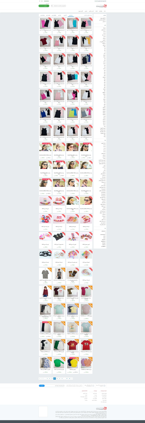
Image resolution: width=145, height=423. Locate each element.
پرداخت (86, 400)
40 (104, 82)
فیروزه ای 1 (103, 189)
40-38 (104, 109)
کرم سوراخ (103, 199)
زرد (104, 168)
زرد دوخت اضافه (102, 221)
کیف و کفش (91, 11)
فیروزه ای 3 (103, 194)
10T (104, 62)
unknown (103, 231)
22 (104, 74)
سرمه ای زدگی (102, 211)
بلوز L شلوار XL (102, 131)
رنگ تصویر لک (102, 178)
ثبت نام (96, 1)
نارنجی (104, 156)
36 (104, 79)
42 (104, 84)
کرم (104, 184)
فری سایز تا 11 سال (102, 162)
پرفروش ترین (54, 15)
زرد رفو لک (103, 182)
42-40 (104, 111)
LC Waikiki (103, 246)
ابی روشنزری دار (102, 41)
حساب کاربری (85, 393)
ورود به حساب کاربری (101, 1)
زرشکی (104, 172)
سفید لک (103, 177)
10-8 (104, 118)
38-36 (104, 108)
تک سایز (103, 35)
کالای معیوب (80, 11)
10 (104, 60)
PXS (104, 94)
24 (104, 75)
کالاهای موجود (102, 18)
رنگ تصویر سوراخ (102, 163)
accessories (102, 234)
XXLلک (103, 92)
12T (104, 63)
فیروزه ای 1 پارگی (102, 190)
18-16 (104, 121)
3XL (104, 57)
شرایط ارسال (104, 400)
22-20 (104, 77)
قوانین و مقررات (104, 393)
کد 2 (104, 31)
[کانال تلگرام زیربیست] (40, 1)
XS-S (104, 123)
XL (104, 53)
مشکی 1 (103, 214)
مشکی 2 (103, 216)
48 (104, 91)
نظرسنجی (85, 398)
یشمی (104, 38)
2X (104, 104)
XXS (104, 89)
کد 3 (104, 150)
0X (104, 96)
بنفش (104, 217)
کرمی (104, 36)
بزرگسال (100, 11)
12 (104, 126)
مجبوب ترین (48, 15)
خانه (105, 11)
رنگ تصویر (103, 143)
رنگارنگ (103, 43)
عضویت (86, 395)
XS (104, 46)
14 (104, 65)
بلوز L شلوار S (103, 133)
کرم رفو (104, 201)
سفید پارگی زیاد (102, 224)
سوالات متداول (104, 398)
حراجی (86, 11)
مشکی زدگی (103, 223)
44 (104, 85)
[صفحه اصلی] (97, 6)
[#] (81, 408)
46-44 (104, 114)
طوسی (104, 40)
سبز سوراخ (103, 206)
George (103, 243)
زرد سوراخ (103, 219)
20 (104, 72)
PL (104, 97)
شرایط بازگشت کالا (103, 402)
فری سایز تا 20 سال (102, 160)
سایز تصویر (103, 29)
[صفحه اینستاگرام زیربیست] (42, 1)
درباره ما (95, 395)
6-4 (104, 116)
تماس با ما (95, 396)
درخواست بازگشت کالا (84, 396)
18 (104, 70)
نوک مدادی (103, 185)
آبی (104, 170)
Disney (103, 244)
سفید (104, 158)
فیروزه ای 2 (103, 192)
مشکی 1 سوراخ (102, 212)
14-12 (104, 119)
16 (104, 67)
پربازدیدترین (42, 15)
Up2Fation (103, 241)
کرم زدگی (103, 202)
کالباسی (104, 167)
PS (104, 136)
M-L (104, 124)
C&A (104, 238)
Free (104, 28)
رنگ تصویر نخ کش (102, 180)
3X (104, 106)
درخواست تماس (94, 400)
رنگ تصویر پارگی (102, 187)
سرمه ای (103, 209)
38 (104, 80)
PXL (104, 99)
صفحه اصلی (95, 393)
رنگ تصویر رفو (102, 197)
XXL (104, 55)
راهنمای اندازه (104, 396)
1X (104, 102)
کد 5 (104, 151)
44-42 (104, 113)
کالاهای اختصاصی (102, 20)
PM (104, 101)
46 (104, 87)
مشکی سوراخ (103, 204)
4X (104, 135)
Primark (103, 239)
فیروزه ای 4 (103, 195)
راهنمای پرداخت (104, 395)
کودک (96, 11)
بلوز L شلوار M (102, 130)
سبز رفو (104, 175)
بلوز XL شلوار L (102, 128)
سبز (104, 165)
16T (104, 68)
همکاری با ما (95, 398)
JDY (104, 236)
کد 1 (104, 148)
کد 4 (104, 33)
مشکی (104, 45)
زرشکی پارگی (103, 173)
